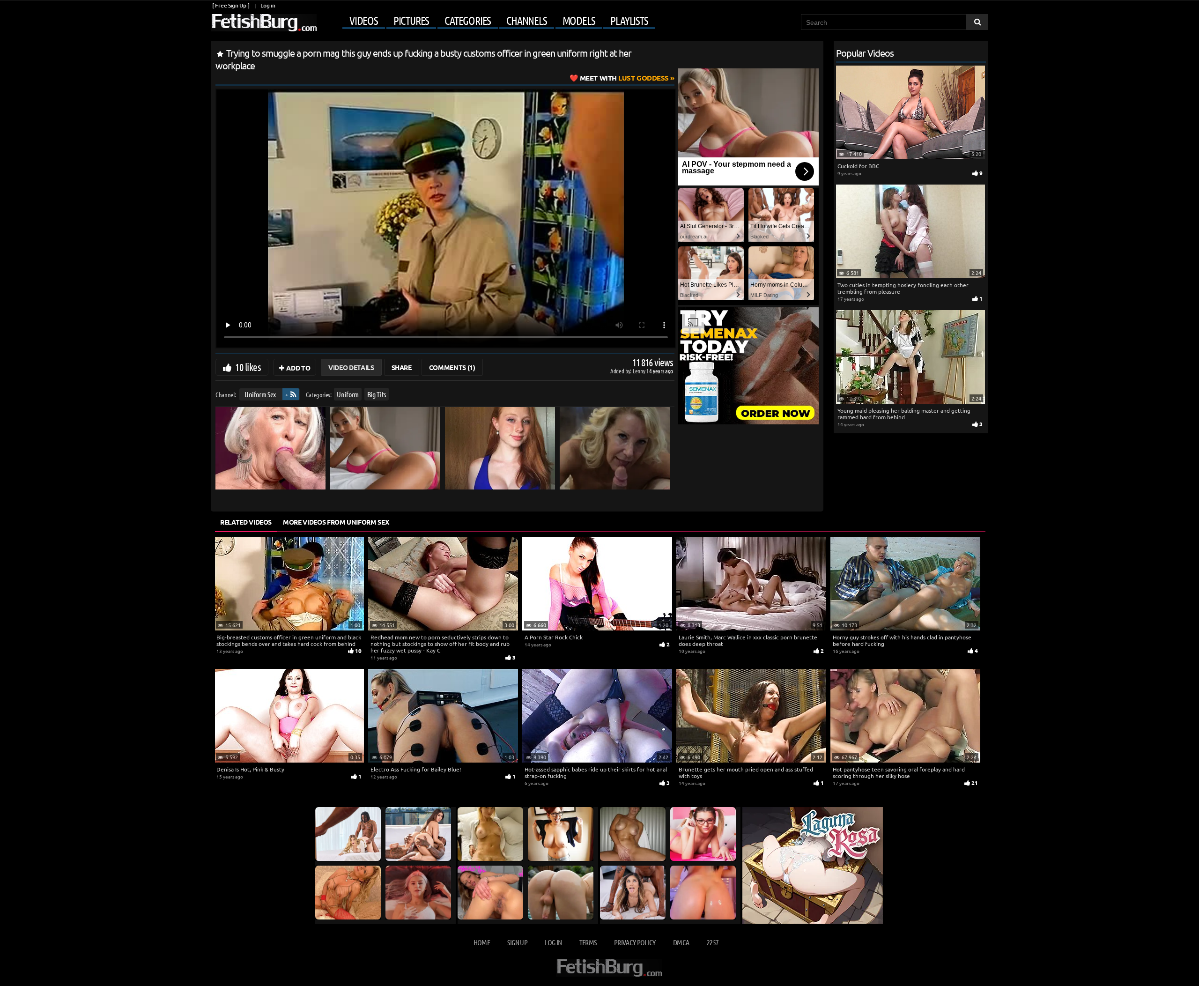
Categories (467, 20)
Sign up (517, 942)
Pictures (411, 20)
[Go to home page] (264, 22)
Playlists (629, 20)
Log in (267, 5)
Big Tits (376, 394)
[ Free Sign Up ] (230, 5)
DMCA (681, 942)
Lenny (639, 371)
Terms (588, 942)
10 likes (248, 367)
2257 (712, 942)
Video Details (351, 367)
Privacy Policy (635, 942)
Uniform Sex (260, 394)
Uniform (348, 394)
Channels (526, 20)
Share (402, 367)
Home (482, 942)
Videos (363, 20)
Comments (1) (452, 367)
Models (578, 20)
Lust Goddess (624, 77)
